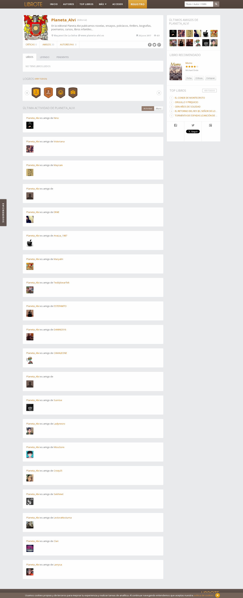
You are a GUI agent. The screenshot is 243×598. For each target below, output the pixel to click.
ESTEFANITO (60, 306)
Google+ (159, 45)
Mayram (58, 165)
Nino (56, 118)
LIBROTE (33, 4)
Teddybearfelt (61, 282)
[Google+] (210, 126)
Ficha (189, 78)
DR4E (56, 212)
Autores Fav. (68, 44)
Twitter (154, 45)
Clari (56, 541)
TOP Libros (86, 4)
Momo (189, 63)
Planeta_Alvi (63, 19)
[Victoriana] (181, 33)
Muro (158, 108)
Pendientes (63, 57)
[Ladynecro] (214, 42)
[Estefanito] (181, 42)
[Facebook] (175, 126)
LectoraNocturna (63, 517)
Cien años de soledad (187, 106)
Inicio (54, 4)
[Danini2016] (189, 42)
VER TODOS (209, 90)
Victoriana (59, 141)
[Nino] (173, 33)
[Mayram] (189, 33)
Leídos (29, 57)
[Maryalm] (214, 33)
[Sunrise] (205, 42)
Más (101, 4)
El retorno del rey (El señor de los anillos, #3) (203, 111)
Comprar (210, 78)
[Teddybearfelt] (173, 42)
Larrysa (58, 564)
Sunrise (58, 400)
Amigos (48, 44)
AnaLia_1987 (60, 235)
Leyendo (44, 57)
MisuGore (59, 447)
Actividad (148, 108)
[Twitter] (193, 126)
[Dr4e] (197, 33)
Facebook (150, 45)
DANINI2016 (60, 329)
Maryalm (58, 259)
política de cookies (203, 595)
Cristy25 (58, 470)
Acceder (117, 4)
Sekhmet (58, 494)
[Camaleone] (197, 42)
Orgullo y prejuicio (186, 102)
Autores (68, 4)
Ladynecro (59, 423)
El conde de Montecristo (190, 97)
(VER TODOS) (41, 78)
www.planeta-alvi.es (92, 35)
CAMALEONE (60, 353)
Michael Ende (192, 70)
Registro (137, 4)
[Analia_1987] (205, 33)
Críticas (31, 44)
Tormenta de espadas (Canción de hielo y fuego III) (204, 115)
